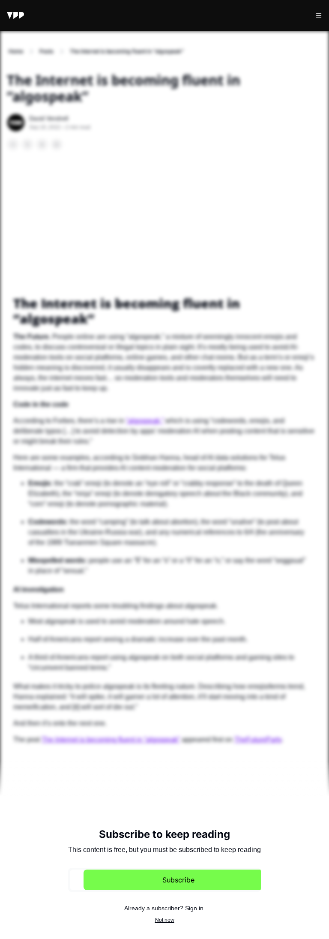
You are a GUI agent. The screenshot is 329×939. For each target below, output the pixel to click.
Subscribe (178, 880)
